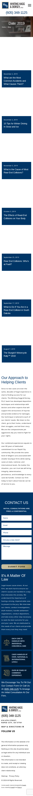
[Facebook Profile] (2, 736)
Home (4, 27)
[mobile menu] (29, 5)
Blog (9, 27)
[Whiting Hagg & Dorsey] (13, 5)
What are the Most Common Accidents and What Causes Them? (15, 80)
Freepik (24, 785)
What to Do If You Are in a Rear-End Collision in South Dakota (16, 310)
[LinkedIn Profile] (7, 736)
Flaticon (20, 787)
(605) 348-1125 (11, 689)
